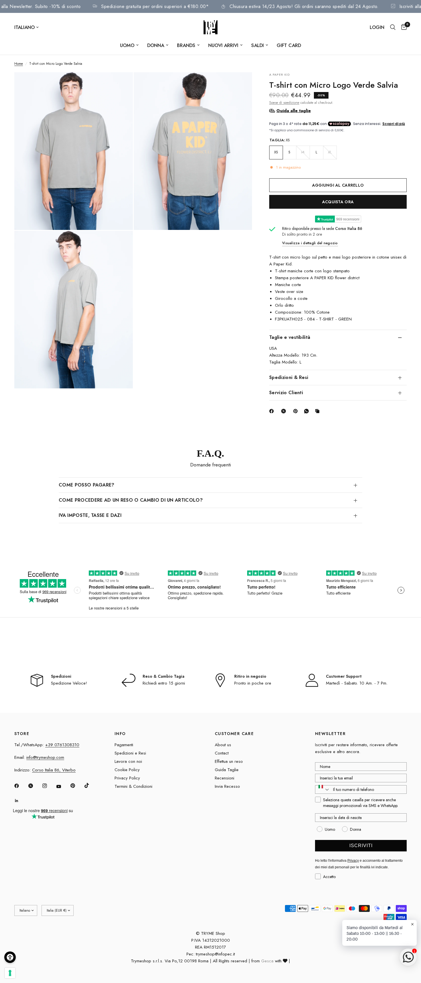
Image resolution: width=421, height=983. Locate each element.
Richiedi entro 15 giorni (164, 683)
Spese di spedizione (284, 102)
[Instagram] (48, 785)
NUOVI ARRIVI (223, 45)
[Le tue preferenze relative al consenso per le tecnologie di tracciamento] (10, 973)
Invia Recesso (227, 786)
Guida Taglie (227, 770)
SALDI (257, 45)
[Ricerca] (392, 27)
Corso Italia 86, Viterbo (54, 770)
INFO (120, 734)
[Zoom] (120, 84)
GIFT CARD (289, 45)
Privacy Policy (127, 778)
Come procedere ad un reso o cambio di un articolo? (131, 500)
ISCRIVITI (361, 845)
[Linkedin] (20, 800)
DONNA (155, 45)
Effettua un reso (229, 761)
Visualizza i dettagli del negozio (310, 243)
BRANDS (186, 45)
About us (223, 745)
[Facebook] (272, 411)
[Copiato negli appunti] (318, 411)
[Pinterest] (296, 411)
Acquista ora (338, 201)
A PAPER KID (279, 74)
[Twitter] (34, 785)
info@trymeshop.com (45, 757)
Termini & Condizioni (133, 786)
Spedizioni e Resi (130, 753)
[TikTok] (90, 785)
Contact (222, 753)
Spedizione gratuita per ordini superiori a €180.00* (172, 6)
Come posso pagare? (87, 485)
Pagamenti (124, 745)
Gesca (267, 961)
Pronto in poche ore (252, 683)
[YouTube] (62, 786)
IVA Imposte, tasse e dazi (90, 515)
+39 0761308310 (62, 745)
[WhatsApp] (307, 411)
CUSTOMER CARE (234, 734)
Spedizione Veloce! (69, 683)
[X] (284, 411)
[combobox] (322, 789)
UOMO (127, 45)
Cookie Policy (127, 770)
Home (18, 63)
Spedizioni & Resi (288, 377)
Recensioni (224, 778)
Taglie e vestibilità (289, 337)
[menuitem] (129, 45)
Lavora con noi (128, 761)
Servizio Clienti (286, 392)
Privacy (353, 861)
